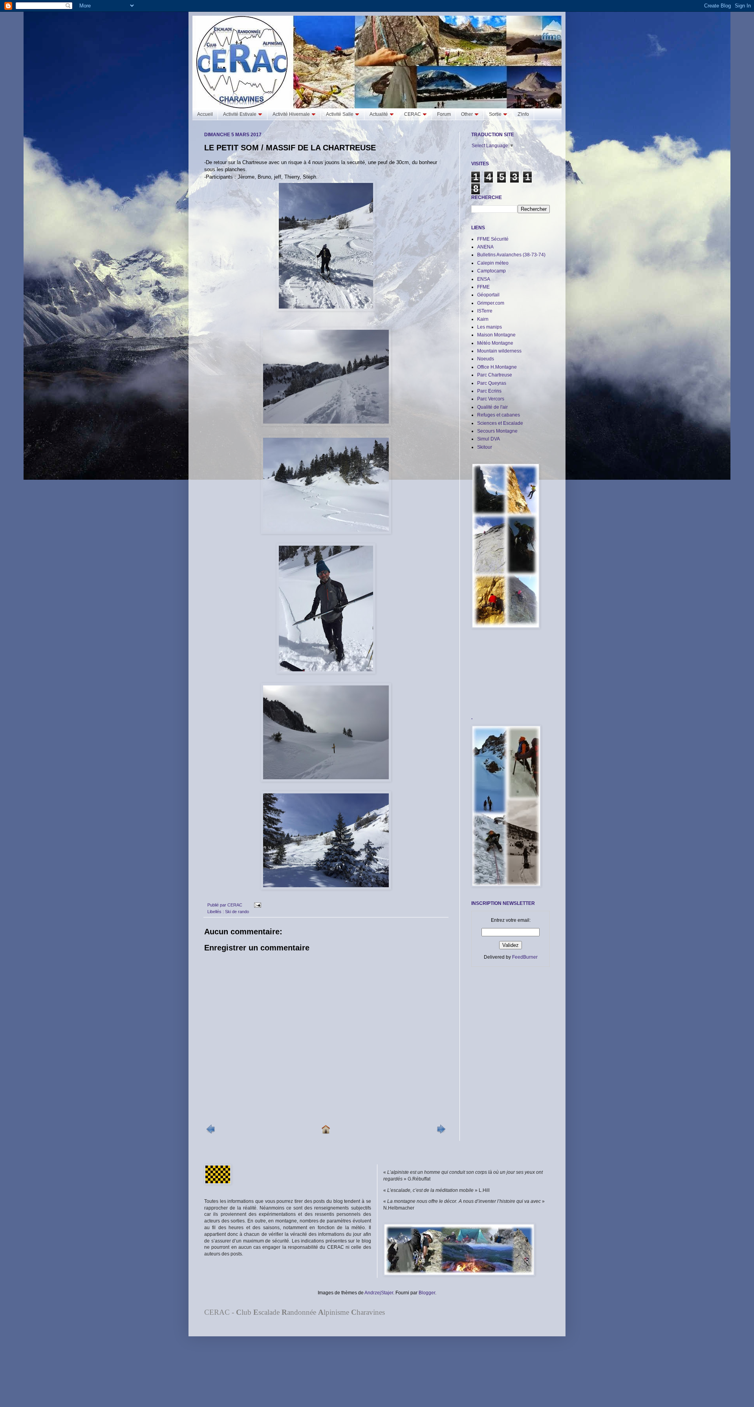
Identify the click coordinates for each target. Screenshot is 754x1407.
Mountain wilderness (499, 351)
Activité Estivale (239, 114)
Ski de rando (237, 911)
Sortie (495, 114)
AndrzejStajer (378, 1293)
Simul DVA (488, 439)
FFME (483, 287)
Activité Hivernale (291, 114)
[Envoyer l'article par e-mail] (256, 905)
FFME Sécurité (493, 239)
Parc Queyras (491, 383)
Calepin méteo (493, 263)
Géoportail (488, 295)
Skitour (484, 447)
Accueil (205, 114)
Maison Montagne (496, 335)
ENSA (483, 279)
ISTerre (484, 311)
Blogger (427, 1293)
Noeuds (485, 359)
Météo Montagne (495, 343)
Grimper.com (490, 303)
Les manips (489, 327)
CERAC (412, 114)
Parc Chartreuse (494, 375)
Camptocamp (491, 271)
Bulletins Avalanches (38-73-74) (511, 255)
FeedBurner (525, 957)
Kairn (483, 319)
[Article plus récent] (211, 1132)
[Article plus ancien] (441, 1132)
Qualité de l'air (492, 407)
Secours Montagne (497, 431)
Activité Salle (339, 114)
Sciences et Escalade (500, 423)
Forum (444, 114)
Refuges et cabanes (498, 415)
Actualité (379, 114)
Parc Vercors (490, 399)
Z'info (523, 114)
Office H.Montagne (497, 367)
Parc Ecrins (489, 391)
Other (467, 114)
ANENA (485, 247)
